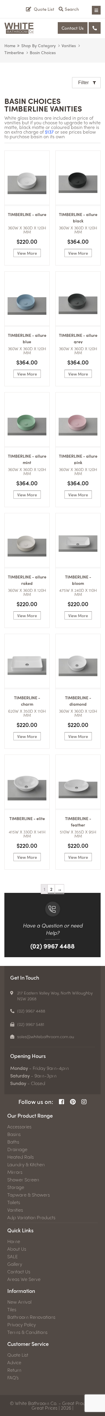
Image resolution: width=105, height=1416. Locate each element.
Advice (14, 1362)
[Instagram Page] (84, 1102)
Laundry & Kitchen (26, 1164)
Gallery (14, 1264)
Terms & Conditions (27, 1332)
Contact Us (73, 28)
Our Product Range (30, 1115)
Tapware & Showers (28, 1194)
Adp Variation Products (31, 1217)
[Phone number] (95, 28)
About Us (16, 1249)
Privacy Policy (21, 1324)
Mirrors (14, 1172)
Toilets (13, 1202)
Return (14, 1370)
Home (9, 45)
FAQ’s (13, 1377)
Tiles (11, 1309)
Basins (14, 1134)
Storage (15, 1187)
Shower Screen (23, 1179)
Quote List (17, 1355)
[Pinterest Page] (73, 1102)
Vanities (69, 45)
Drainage (17, 1149)
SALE (12, 1256)
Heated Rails (20, 1157)
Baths (13, 1141)
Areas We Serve (24, 1279)
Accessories (19, 1126)
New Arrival (19, 1302)
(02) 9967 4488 (52, 946)
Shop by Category (38, 45)
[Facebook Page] (61, 1102)
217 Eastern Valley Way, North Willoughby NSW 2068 (55, 995)
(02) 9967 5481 (30, 1024)
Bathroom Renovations (31, 1317)
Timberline (14, 52)
